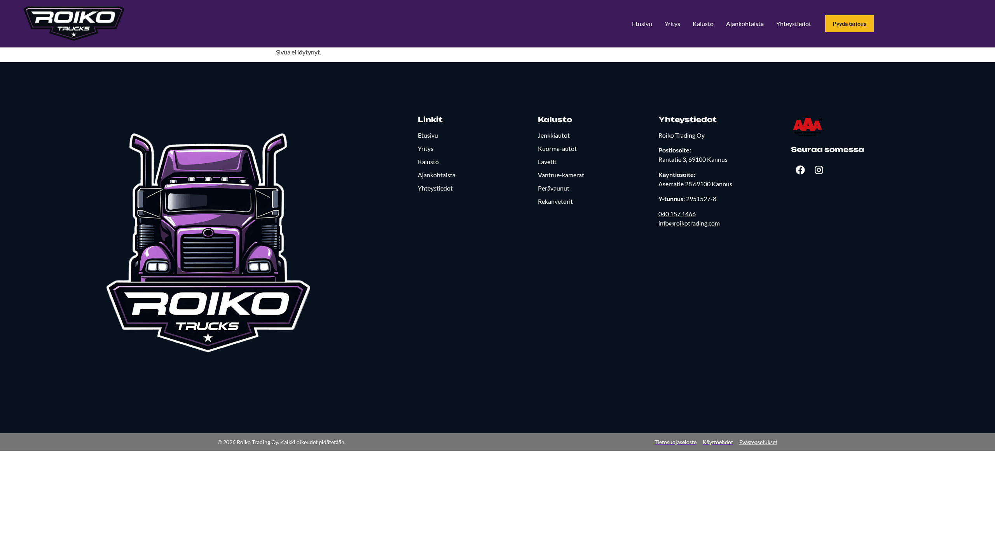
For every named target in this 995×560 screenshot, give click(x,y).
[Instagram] (819, 170)
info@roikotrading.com (689, 223)
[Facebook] (800, 170)
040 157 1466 (677, 213)
